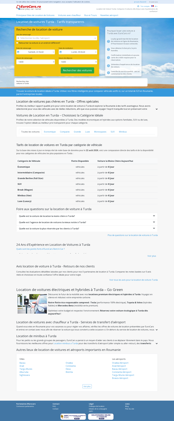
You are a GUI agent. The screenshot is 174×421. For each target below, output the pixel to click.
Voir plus (152, 256)
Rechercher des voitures (77, 70)
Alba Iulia (23, 372)
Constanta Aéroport (121, 372)
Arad (21, 365)
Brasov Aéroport (120, 378)
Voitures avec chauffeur (69, 15)
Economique (50, 131)
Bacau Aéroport (119, 369)
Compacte (65, 131)
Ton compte (145, 6)
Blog (127, 406)
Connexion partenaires (25, 406)
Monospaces (100, 131)
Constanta (71, 365)
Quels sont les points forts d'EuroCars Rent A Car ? (40, 249)
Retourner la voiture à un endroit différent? (39, 42)
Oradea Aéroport (120, 362)
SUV (113, 131)
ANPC (91, 411)
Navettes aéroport (109, 15)
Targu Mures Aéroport (123, 375)
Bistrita (69, 372)
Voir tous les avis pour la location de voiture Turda (133, 279)
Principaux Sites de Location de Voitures (35, 15)
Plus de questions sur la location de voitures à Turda (133, 235)
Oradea (69, 362)
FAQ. (54, 406)
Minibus (123, 131)
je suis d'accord (140, 2)
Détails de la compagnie (98, 409)
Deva (68, 369)
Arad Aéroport (119, 365)
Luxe (87, 131)
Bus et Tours (90, 15)
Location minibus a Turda (65, 343)
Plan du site (129, 409)
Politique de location (96, 406)
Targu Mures (25, 369)
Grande (77, 131)
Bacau (22, 362)
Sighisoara (24, 375)
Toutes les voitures (30, 131)
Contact (55, 409)
